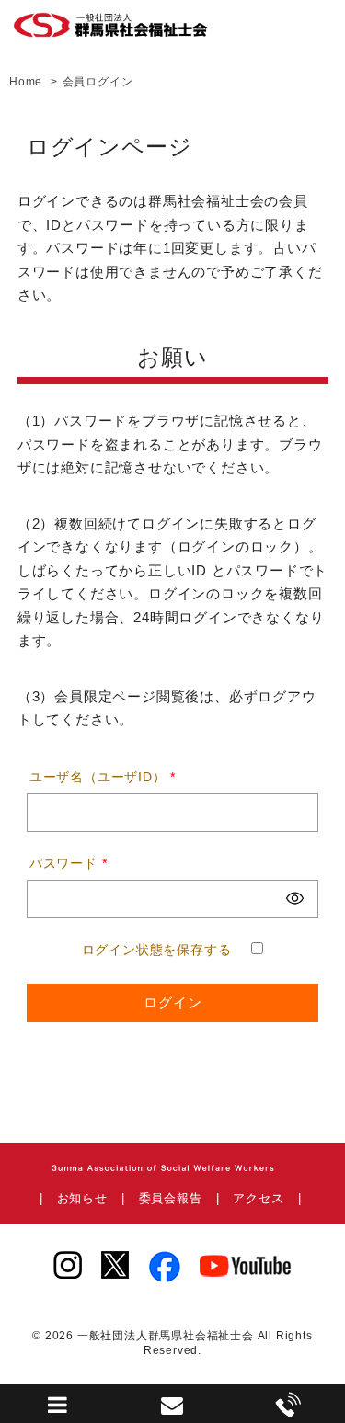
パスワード (68, 863)
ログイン (173, 1002)
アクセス (258, 1198)
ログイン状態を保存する (157, 949)
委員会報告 (170, 1198)
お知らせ (82, 1198)
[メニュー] (58, 1410)
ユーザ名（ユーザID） (102, 776)
